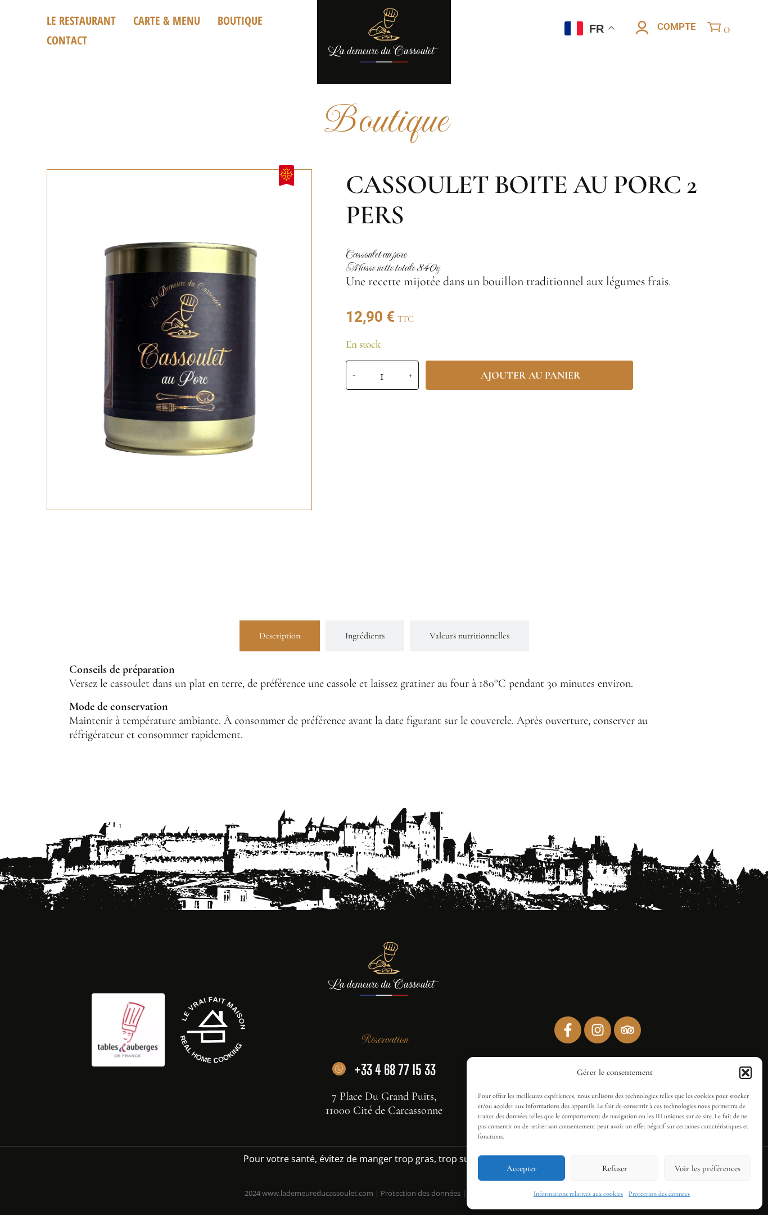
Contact (67, 40)
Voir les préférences (707, 1168)
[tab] (280, 635)
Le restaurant (81, 20)
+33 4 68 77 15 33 (395, 1069)
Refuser (614, 1168)
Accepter (522, 1168)
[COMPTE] (642, 27)
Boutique (240, 20)
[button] (745, 1072)
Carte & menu (166, 20)
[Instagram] (597, 1029)
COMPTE (676, 26)
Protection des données (659, 1194)
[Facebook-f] (567, 1029)
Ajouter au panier (531, 375)
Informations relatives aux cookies (578, 1194)
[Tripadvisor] (627, 1029)
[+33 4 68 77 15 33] (339, 1069)
